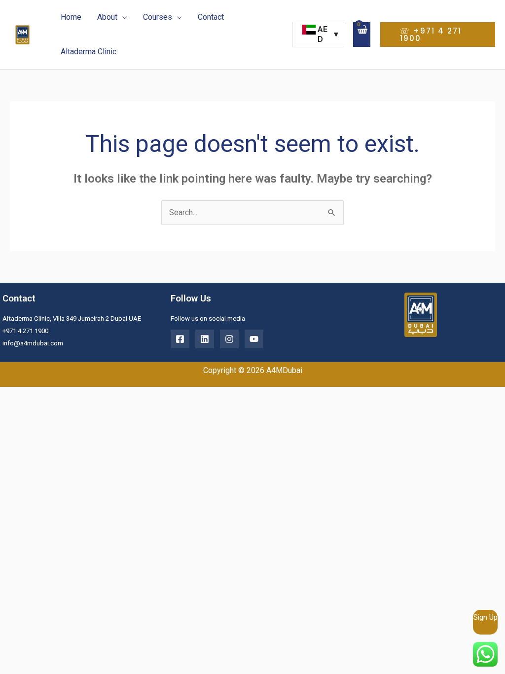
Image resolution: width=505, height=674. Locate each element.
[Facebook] (180, 339)
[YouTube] (254, 339)
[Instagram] (229, 339)
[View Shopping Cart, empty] (361, 34)
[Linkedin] (204, 339)
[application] (122, 17)
